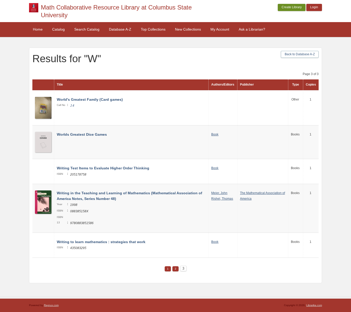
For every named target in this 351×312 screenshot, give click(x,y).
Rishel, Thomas (222, 198)
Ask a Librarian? (252, 29)
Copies (311, 84)
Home (38, 29)
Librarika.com (314, 305)
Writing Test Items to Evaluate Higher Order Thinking (103, 168)
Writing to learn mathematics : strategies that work (101, 242)
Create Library (292, 7)
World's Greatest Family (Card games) (90, 99)
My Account (219, 29)
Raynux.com (51, 305)
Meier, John (219, 193)
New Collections (188, 29)
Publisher (247, 84)
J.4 (72, 105)
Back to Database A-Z (300, 54)
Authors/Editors (222, 84)
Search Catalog (86, 29)
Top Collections (153, 29)
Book (214, 134)
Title (60, 84)
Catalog (58, 29)
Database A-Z (120, 29)
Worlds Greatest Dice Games (82, 134)
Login (314, 7)
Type (295, 84)
